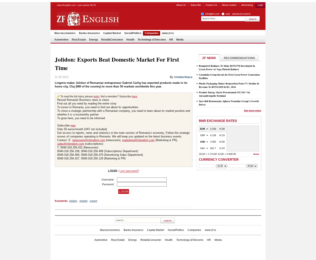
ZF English (103, 19)
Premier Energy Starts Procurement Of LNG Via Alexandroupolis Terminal (224, 94)
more (256, 154)
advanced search (241, 13)
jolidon (73, 200)
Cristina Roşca (183, 77)
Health (130, 39)
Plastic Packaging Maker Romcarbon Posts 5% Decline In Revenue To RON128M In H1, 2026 (229, 85)
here (134, 96)
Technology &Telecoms (152, 39)
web (228, 13)
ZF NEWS (209, 58)
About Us (181, 5)
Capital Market (112, 33)
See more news (252, 110)
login (96, 96)
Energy (93, 39)
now (73, 125)
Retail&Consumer (112, 39)
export (93, 200)
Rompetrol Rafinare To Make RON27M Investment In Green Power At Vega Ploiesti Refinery (227, 67)
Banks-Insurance (89, 33)
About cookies (229, 5)
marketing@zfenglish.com (138, 140)
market (83, 200)
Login (260, 5)
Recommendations (239, 58)
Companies (152, 33)
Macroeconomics (65, 33)
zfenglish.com (212, 13)
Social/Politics (132, 33)
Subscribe (195, 5)
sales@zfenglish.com (70, 143)
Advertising (247, 5)
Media (180, 39)
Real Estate (79, 39)
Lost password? (129, 171)
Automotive (61, 39)
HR (171, 39)
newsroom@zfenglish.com (88, 140)
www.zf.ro (168, 33)
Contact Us (211, 5)
